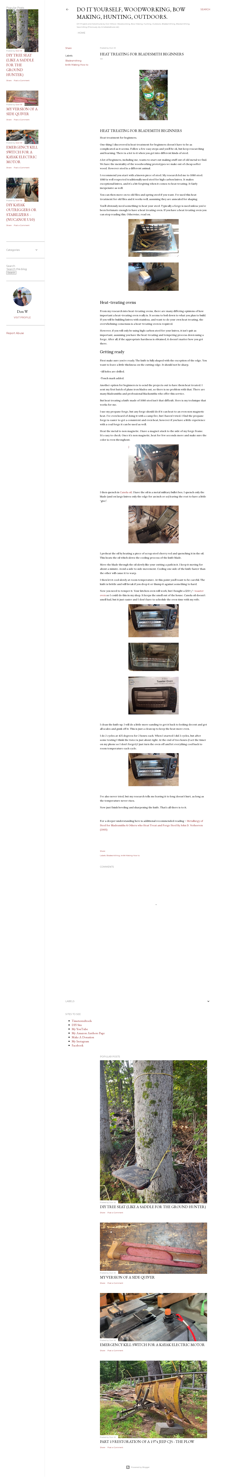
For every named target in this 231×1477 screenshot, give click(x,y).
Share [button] (68, 48)
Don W (22, 311)
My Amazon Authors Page (88, 1033)
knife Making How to (76, 64)
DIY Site (77, 1025)
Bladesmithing (73, 60)
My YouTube (80, 1029)
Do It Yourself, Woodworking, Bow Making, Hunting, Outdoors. (131, 13)
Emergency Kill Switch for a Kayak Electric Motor (152, 1344)
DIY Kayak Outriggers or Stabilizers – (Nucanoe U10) (21, 212)
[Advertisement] (123, 969)
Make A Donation (83, 1037)
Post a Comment (115, 1212)
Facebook (77, 1045)
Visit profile (22, 317)
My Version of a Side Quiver (127, 1277)
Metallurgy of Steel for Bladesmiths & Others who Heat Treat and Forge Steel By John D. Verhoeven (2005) (151, 825)
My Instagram (80, 1041)
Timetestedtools (82, 1021)
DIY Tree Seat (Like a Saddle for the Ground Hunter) (153, 1206)
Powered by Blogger (140, 1467)
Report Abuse (15, 333)
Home (81, 32)
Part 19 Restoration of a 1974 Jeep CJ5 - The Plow (147, 1441)
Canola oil (126, 492)
